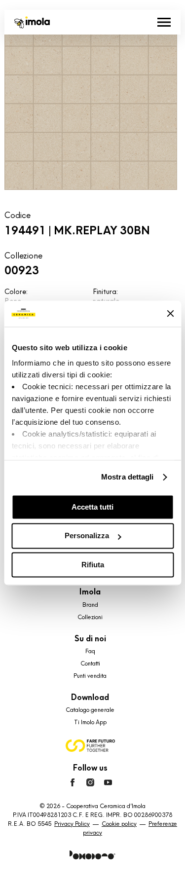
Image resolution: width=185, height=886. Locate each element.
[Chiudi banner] (170, 313)
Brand (90, 604)
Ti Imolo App (90, 722)
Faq (90, 651)
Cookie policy (119, 823)
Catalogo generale (90, 709)
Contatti (90, 663)
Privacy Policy (72, 823)
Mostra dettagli (127, 477)
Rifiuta (92, 564)
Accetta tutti (92, 507)
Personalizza (87, 536)
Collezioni (90, 617)
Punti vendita (90, 675)
